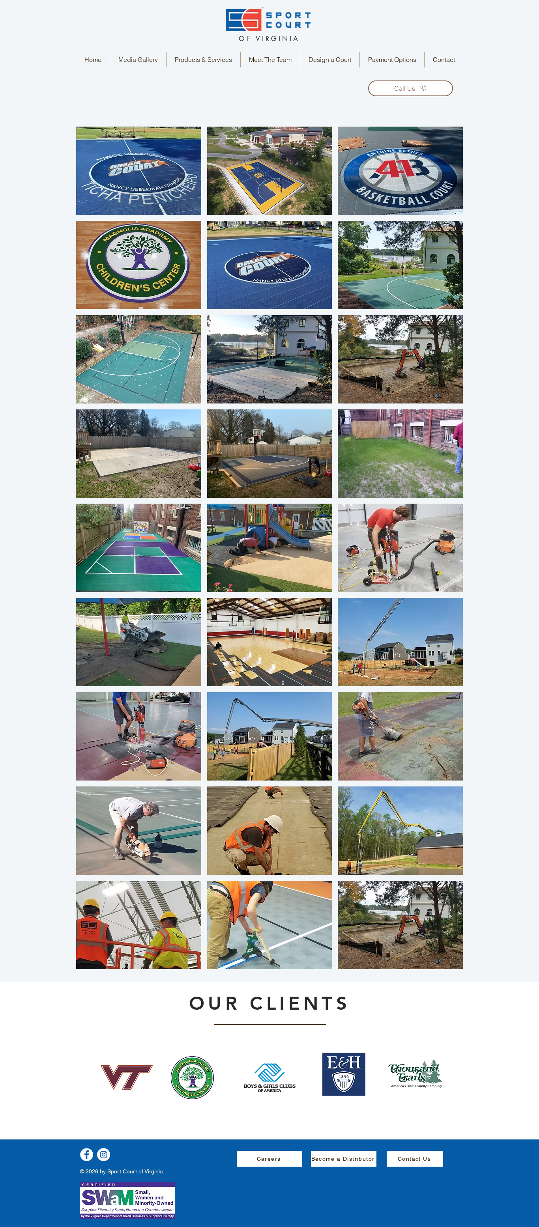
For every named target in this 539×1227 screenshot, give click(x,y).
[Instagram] (103, 1154)
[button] (138, 59)
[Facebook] (86, 1154)
